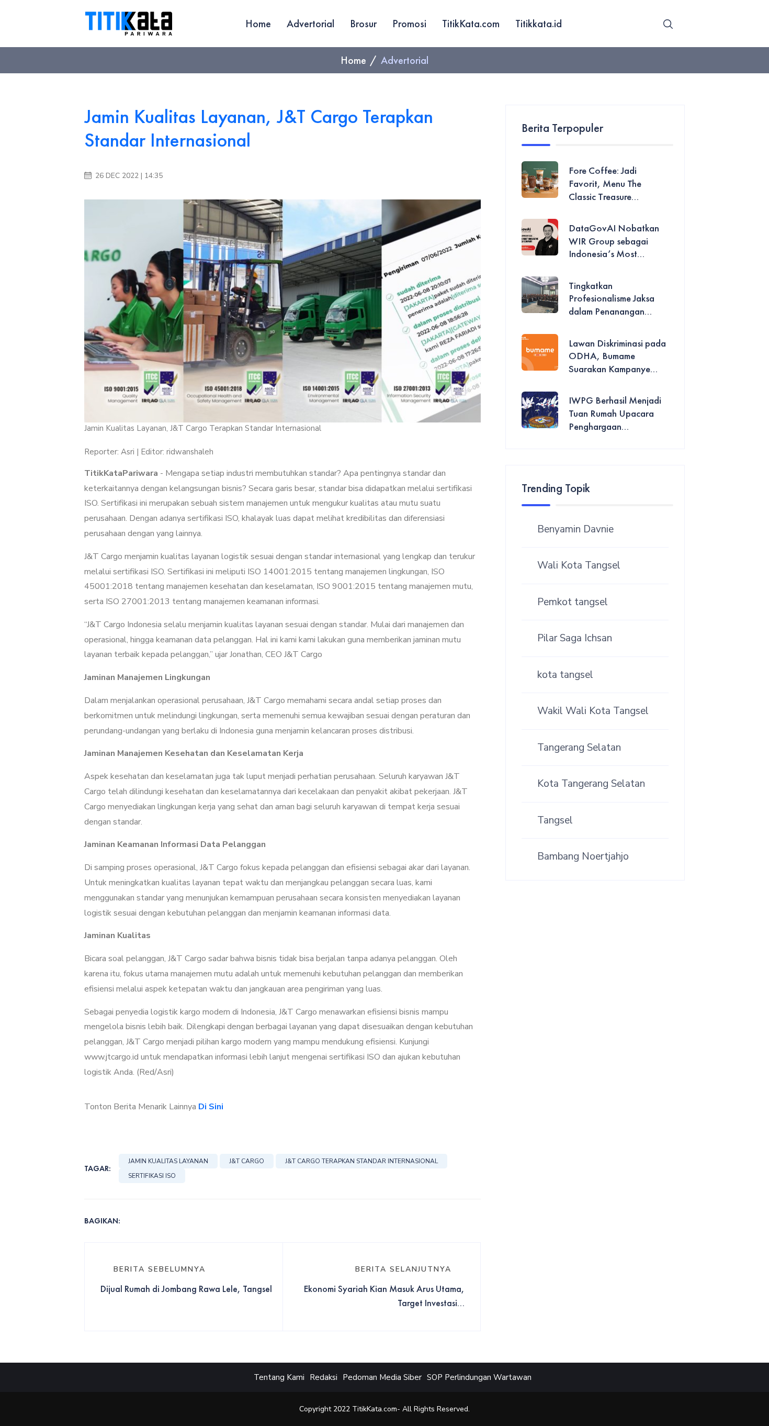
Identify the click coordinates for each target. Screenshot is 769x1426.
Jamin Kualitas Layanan (168, 1161)
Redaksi (323, 1377)
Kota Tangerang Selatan (591, 783)
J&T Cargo (246, 1161)
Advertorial (310, 23)
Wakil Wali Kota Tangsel (593, 711)
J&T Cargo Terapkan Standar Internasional (361, 1161)
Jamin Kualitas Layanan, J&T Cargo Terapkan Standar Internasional (258, 128)
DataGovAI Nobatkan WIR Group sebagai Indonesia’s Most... (614, 241)
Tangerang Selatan (579, 747)
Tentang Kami (279, 1377)
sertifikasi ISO (152, 1176)
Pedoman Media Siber (382, 1377)
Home (258, 23)
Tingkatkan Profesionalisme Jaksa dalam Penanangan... (611, 299)
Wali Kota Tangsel (578, 565)
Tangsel (555, 820)
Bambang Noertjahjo (583, 856)
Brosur (363, 23)
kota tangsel (565, 675)
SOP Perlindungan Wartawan (479, 1377)
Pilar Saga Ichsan (574, 638)
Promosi (409, 23)
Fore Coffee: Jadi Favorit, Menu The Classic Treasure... (605, 183)
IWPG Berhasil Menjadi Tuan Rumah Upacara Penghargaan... (615, 413)
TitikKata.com (471, 23)
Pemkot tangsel (572, 602)
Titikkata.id (538, 23)
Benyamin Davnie (575, 529)
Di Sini (210, 1106)
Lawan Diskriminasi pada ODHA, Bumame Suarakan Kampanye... (617, 356)
